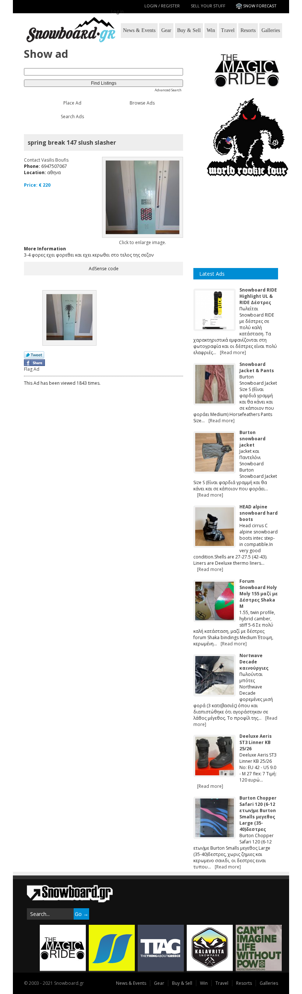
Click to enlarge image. (142, 242)
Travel (228, 30)
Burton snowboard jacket (252, 438)
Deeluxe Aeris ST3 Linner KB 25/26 (255, 742)
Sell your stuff (208, 5)
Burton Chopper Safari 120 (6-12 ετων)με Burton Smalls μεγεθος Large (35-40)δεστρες (258, 813)
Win (211, 30)
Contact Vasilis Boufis (46, 160)
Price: (31, 185)
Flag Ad (31, 369)
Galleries (270, 30)
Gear (166, 30)
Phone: (32, 166)
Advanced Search (168, 90)
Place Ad (72, 103)
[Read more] (233, 352)
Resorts (248, 30)
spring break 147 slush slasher (72, 142)
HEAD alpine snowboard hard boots (258, 513)
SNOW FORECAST (260, 5)
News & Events (139, 30)
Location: (35, 172)
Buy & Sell (189, 30)
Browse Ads (142, 103)
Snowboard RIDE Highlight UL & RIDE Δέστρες (258, 296)
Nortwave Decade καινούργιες (253, 661)
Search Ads (72, 116)
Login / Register (162, 5)
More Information (45, 249)
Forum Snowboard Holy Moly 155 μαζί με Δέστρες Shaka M (258, 593)
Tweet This (34, 355)
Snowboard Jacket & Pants (256, 367)
